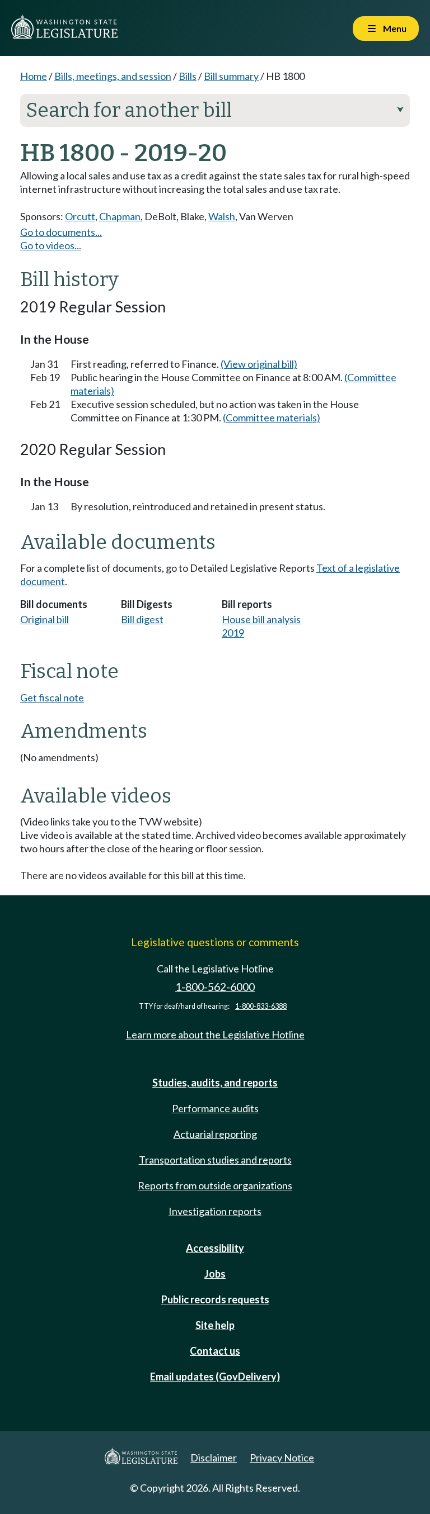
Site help (215, 1325)
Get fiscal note (52, 697)
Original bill (44, 619)
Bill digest (142, 619)
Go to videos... (50, 245)
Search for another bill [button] (215, 110)
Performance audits (215, 1108)
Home (33, 76)
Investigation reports (215, 1211)
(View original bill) (259, 364)
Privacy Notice (282, 1457)
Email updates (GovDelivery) (215, 1376)
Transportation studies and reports (215, 1160)
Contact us (215, 1351)
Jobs (215, 1274)
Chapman (120, 216)
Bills (188, 76)
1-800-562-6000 (215, 986)
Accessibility (215, 1248)
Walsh (221, 216)
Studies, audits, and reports (215, 1082)
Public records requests (215, 1299)
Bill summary (231, 76)
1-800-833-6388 (261, 1006)
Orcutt (80, 216)
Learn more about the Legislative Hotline (215, 1034)
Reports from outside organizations (215, 1185)
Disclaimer (213, 1457)
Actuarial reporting (215, 1134)
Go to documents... (61, 232)
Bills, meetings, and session (112, 76)
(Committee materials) (271, 417)
